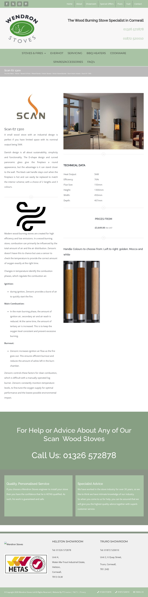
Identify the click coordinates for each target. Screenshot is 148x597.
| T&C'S (74, 592)
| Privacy (82, 592)
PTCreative (66, 592)
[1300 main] (103, 94)
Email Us (139, 592)
